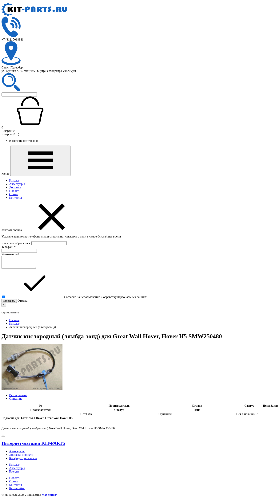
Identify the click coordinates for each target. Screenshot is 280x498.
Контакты (15, 197)
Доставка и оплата (21, 454)
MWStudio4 (50, 494)
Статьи (13, 194)
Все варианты (18, 395)
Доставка (15, 187)
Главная (14, 320)
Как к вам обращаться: (16, 243)
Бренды (14, 471)
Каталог (14, 180)
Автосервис (17, 451)
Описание (15, 398)
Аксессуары (17, 184)
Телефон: (9, 247)
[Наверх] (3, 436)
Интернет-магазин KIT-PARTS (33, 443)
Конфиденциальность (23, 458)
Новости (14, 190)
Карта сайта (17, 488)
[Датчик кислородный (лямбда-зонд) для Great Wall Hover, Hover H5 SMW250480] (32, 388)
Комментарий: (11, 254)
